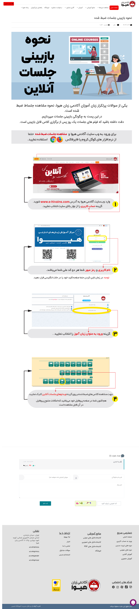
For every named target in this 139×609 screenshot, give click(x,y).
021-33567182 (32, 560)
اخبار (66, 541)
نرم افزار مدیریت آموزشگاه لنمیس (19, 606)
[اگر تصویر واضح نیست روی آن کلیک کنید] (83, 503)
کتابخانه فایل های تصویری (89, 542)
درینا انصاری (114, 462)
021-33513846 (32, 556)
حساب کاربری (7, 4)
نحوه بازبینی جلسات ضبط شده (111, 18)
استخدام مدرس (62, 554)
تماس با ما (64, 546)
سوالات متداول (62, 550)
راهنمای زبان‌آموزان (34, 7)
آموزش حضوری (124, 558)
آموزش (78, 7)
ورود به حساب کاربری (122, 541)
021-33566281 (32, 551)
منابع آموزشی (89, 7)
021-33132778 (32, 547)
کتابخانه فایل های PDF (90, 546)
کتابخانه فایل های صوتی (90, 538)
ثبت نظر (43, 503)
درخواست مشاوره (54, 7)
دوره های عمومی (124, 550)
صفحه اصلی (112, 7)
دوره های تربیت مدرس (121, 545)
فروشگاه (44, 7)
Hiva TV (65, 537)
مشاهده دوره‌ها (101, 7)
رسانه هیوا (23, 7)
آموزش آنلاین (125, 554)
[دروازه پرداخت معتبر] (54, 585)
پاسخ (24, 465)
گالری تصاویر (68, 7)
